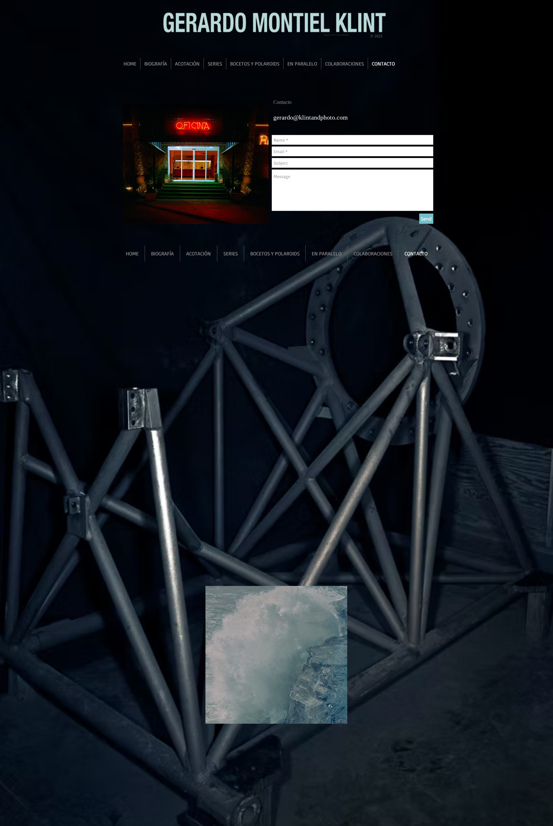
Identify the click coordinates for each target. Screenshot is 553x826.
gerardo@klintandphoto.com (310, 117)
